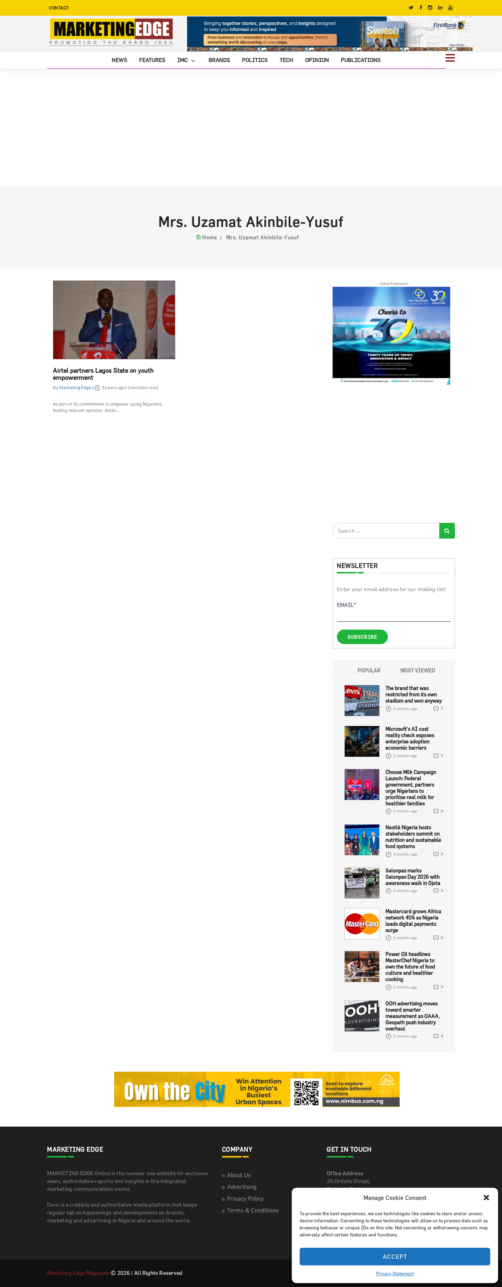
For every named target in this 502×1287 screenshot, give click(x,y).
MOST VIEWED (417, 670)
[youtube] (450, 7)
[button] (486, 1197)
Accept (395, 1256)
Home (209, 237)
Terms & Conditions (252, 1210)
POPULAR (369, 670)
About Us (239, 1175)
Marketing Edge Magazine (78, 1272)
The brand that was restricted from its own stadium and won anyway (414, 694)
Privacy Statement (395, 1273)
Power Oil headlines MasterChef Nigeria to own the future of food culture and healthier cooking (410, 966)
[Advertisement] (251, 127)
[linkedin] (440, 7)
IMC (183, 59)
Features (152, 59)
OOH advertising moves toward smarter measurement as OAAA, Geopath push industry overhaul (413, 1016)
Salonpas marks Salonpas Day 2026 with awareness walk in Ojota (413, 876)
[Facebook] (420, 7)
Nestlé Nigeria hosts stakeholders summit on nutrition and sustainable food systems (413, 836)
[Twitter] (411, 7)
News (119, 59)
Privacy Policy (245, 1198)
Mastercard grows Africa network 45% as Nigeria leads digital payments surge (413, 920)
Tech (286, 59)
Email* (346, 604)
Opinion (317, 59)
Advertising (241, 1186)
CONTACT (59, 7)
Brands (219, 59)
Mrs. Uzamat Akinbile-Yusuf (262, 237)
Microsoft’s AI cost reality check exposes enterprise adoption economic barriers (410, 738)
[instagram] (430, 7)
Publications (361, 59)
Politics (255, 59)
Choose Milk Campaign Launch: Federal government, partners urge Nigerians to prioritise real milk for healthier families (411, 787)
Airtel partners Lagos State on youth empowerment (103, 374)
